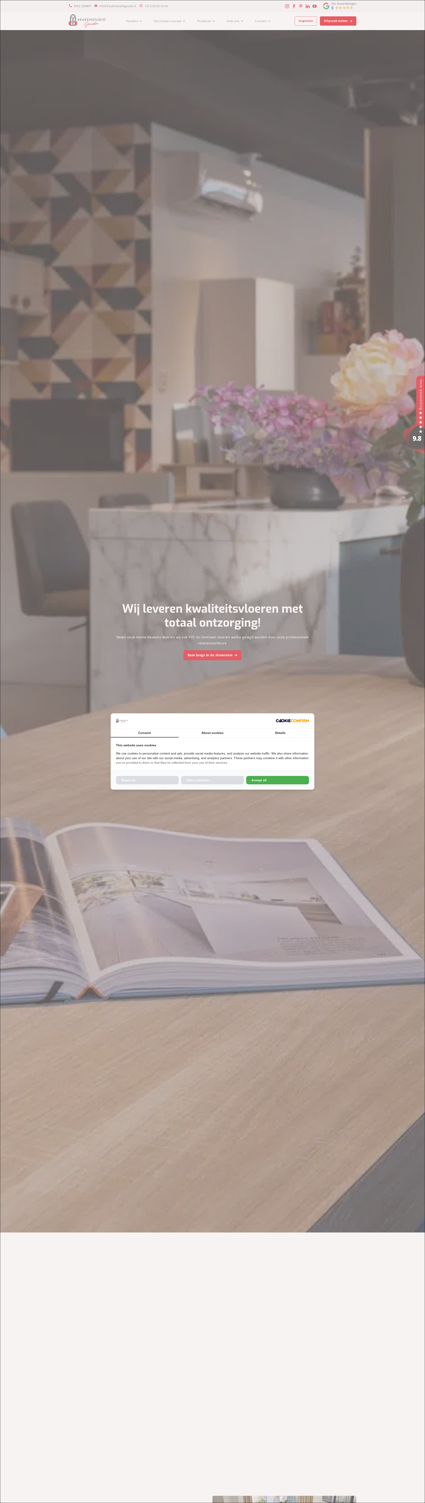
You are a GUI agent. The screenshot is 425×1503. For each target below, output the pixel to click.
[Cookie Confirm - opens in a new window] (292, 720)
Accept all (259, 780)
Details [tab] (280, 733)
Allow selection (198, 780)
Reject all (128, 780)
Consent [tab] (144, 733)
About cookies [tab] (212, 733)
